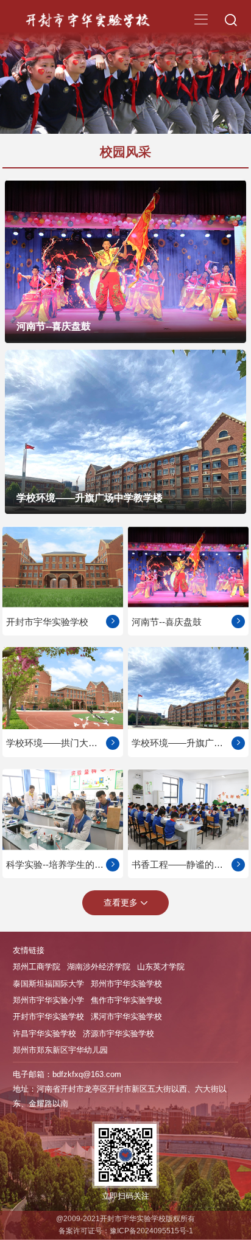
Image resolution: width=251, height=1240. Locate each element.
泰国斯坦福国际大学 (48, 983)
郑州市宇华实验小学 (48, 1000)
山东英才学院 (161, 966)
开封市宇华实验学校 (48, 1016)
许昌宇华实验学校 (44, 1033)
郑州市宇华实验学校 (126, 983)
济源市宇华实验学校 (118, 1033)
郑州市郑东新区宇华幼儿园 (60, 1050)
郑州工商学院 (36, 966)
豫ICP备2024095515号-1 (151, 1231)
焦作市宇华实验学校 (126, 1000)
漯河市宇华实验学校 (126, 1016)
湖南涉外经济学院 (98, 966)
